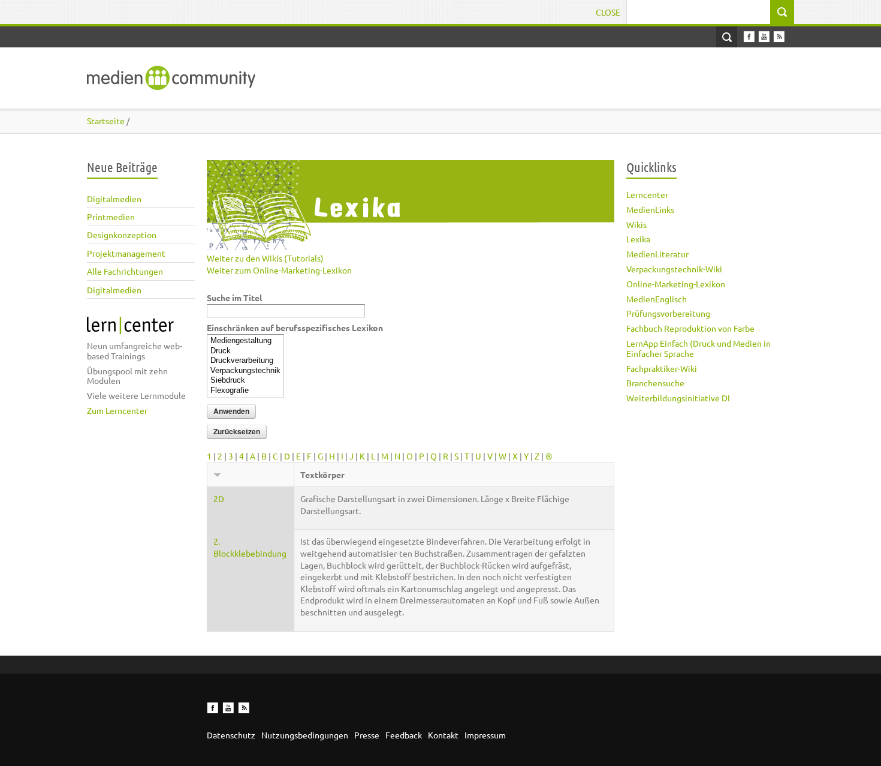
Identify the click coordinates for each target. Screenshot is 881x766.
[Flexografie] (245, 391)
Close (608, 12)
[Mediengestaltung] (245, 341)
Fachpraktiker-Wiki (661, 368)
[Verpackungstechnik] (245, 371)
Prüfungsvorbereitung (668, 313)
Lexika (638, 238)
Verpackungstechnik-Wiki (674, 268)
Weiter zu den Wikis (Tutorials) (265, 258)
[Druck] (245, 351)
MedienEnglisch (656, 298)
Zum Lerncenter (117, 410)
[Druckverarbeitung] (245, 361)
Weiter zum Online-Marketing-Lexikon (279, 270)
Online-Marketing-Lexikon (675, 283)
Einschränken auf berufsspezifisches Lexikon (295, 327)
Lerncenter (647, 194)
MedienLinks (650, 209)
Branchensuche (655, 382)
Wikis (636, 224)
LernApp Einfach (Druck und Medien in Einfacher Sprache (698, 348)
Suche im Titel (234, 297)
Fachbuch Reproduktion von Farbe (690, 328)
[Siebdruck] (245, 381)
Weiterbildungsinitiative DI (678, 397)
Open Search (726, 36)
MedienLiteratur (657, 253)
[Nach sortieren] (217, 474)
